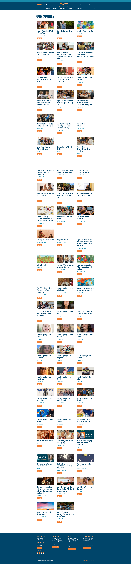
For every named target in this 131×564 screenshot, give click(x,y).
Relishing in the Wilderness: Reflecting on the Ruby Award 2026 (65, 79)
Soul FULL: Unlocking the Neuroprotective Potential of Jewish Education (65, 489)
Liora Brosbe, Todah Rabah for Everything (65, 441)
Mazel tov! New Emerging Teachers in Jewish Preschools (84, 442)
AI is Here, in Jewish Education (83, 217)
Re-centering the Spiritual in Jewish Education (45, 465)
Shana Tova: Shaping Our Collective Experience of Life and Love (85, 267)
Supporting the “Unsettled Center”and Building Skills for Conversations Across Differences (84, 242)
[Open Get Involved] (74, 8)
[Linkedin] (46, 4)
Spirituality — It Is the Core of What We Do (45, 194)
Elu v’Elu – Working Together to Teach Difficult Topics (65, 266)
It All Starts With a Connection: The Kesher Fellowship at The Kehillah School (64, 55)
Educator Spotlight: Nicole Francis (44, 335)
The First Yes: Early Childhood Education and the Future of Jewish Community (45, 218)
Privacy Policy (92, 560)
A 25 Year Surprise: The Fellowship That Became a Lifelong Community (64, 126)
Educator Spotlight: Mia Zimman (64, 420)
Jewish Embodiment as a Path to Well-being (44, 148)
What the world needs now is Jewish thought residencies (85, 289)
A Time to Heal (41, 265)
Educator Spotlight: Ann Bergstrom (64, 356)
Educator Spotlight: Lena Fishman (84, 356)
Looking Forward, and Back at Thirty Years (45, 32)
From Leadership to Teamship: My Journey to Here (44, 79)
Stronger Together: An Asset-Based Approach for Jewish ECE (65, 195)
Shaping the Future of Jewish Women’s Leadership (45, 53)
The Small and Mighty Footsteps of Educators (84, 420)
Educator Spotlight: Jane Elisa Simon (44, 378)
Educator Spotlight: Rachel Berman (45, 420)
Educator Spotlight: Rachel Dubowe (65, 335)
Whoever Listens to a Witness (83, 125)
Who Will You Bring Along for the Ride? (85, 488)
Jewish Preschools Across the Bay (64, 217)
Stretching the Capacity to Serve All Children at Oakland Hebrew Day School (85, 54)
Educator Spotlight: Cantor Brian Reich (65, 289)
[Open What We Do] (58, 8)
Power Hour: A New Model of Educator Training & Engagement (45, 172)
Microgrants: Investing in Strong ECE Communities (84, 312)
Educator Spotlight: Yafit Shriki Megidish (64, 399)
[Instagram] (44, 4)
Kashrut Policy (86, 560)
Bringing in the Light (63, 239)
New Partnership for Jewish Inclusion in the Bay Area (65, 171)
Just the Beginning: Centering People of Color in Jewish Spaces (65, 514)
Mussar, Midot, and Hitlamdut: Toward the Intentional (83, 149)
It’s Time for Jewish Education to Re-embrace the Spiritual (64, 466)
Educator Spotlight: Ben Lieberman (44, 356)
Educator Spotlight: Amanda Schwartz (85, 335)
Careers (81, 560)
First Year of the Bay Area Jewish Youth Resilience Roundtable (44, 313)
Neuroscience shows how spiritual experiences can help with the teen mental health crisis (44, 490)
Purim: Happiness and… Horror (84, 465)
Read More (40, 38)
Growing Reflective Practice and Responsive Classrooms (45, 125)
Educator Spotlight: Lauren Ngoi (65, 312)
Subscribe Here (55, 546)
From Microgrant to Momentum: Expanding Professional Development (84, 102)
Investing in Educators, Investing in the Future (83, 171)
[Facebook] (43, 4)
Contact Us (40, 547)
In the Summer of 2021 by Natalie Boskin (45, 513)
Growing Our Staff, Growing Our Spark (65, 148)
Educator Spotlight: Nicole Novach (84, 399)
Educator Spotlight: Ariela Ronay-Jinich (44, 399)
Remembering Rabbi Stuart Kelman (65, 32)
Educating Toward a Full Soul (85, 31)
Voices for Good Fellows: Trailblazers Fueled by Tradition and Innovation (44, 102)
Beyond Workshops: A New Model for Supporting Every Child (65, 102)
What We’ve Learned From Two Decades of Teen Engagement (44, 290)
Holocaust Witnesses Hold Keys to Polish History (84, 194)
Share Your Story (87, 547)
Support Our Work (72, 548)
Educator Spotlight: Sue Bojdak (64, 378)
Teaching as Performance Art (45, 239)
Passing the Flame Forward (45, 440)
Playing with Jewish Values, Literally (85, 78)
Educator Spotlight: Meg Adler (84, 378)
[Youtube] (48, 4)
